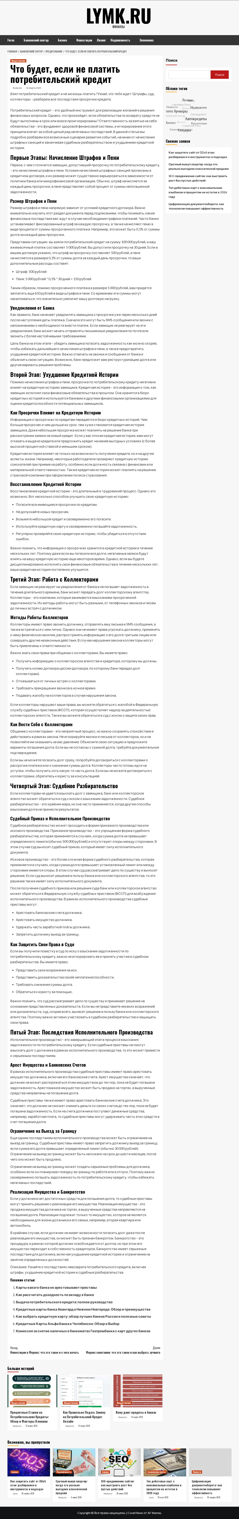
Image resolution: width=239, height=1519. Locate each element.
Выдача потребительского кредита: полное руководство (64, 1302)
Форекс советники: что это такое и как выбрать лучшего (123, 1350)
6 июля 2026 (76, 1497)
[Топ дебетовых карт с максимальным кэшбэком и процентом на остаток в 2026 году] (165, 1462)
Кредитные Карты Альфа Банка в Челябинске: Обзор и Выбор (67, 1324)
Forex (10, 40)
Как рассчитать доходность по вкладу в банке (55, 1295)
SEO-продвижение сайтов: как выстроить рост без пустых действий (198, 178)
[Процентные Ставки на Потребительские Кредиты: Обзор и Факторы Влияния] (32, 1391)
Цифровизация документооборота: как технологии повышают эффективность (196, 206)
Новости (197, 1471)
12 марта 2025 (33, 87)
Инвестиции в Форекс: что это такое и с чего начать (44, 1350)
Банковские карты (157, 1471)
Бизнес (62, 40)
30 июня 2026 (122, 1493)
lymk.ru (118, 15)
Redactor (17, 87)
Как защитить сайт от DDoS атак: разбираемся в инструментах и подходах (198, 155)
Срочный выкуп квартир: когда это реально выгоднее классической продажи (199, 166)
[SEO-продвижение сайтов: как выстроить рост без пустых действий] (119, 1462)
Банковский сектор (36, 40)
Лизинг (101, 40)
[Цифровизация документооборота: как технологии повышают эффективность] (210, 1462)
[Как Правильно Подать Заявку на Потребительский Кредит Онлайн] (85, 1391)
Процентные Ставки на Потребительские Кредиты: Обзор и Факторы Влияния (29, 1417)
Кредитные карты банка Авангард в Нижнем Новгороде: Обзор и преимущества (83, 1309)
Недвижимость (120, 40)
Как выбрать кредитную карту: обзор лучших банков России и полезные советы (83, 1316)
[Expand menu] (16, 40)
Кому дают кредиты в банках (136, 1412)
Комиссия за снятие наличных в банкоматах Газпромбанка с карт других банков (83, 1331)
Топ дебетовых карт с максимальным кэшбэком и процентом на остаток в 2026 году (198, 192)
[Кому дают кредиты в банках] (138, 1391)
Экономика (146, 40)
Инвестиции (84, 40)
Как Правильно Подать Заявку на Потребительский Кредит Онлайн (84, 1417)
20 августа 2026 (27, 1493)
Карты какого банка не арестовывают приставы (56, 1287)
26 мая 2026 (163, 1497)
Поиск (172, 60)
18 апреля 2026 (213, 1497)
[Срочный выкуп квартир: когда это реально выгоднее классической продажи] (74, 1462)
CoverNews (135, 1513)
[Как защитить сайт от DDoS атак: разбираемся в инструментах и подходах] (28, 1462)
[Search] (229, 39)
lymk (15, 1493)
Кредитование (18, 60)
